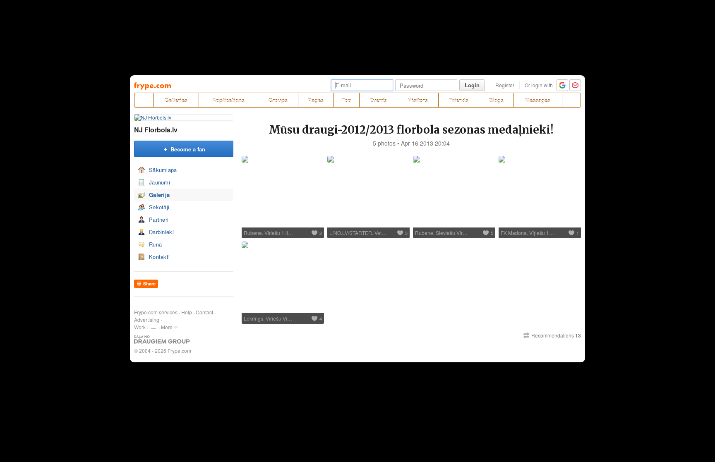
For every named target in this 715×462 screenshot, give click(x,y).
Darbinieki (161, 232)
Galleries (176, 100)
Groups (278, 100)
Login (472, 85)
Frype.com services (156, 312)
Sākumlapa (163, 170)
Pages (316, 100)
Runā (155, 244)
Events (378, 100)
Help (186, 312)
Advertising (146, 319)
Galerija (159, 195)
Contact (204, 312)
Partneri (158, 219)
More (167, 326)
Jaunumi (159, 182)
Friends (458, 100)
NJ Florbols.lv (156, 129)
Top (346, 100)
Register (504, 85)
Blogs (496, 100)
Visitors (418, 100)
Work (140, 326)
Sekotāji (159, 207)
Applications (228, 100)
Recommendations (556, 335)
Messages (537, 100)
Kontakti (159, 257)
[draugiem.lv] (143, 100)
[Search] (571, 100)
